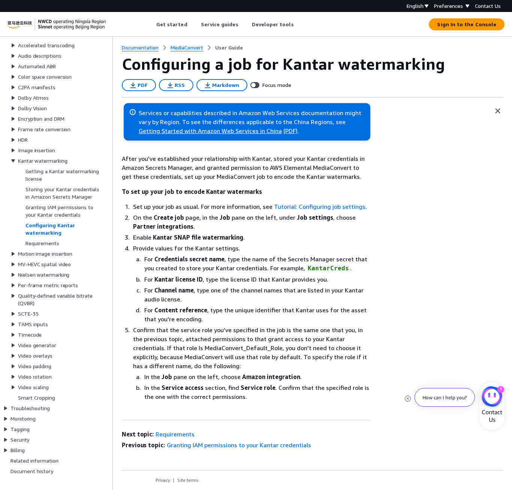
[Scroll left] (150, 24)
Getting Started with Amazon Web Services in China (210, 131)
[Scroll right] (299, 24)
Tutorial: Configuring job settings (319, 206)
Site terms (188, 480)
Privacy (163, 480)
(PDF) (290, 131)
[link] (229, 47)
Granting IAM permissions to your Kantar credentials (239, 445)
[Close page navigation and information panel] (498, 111)
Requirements (175, 434)
